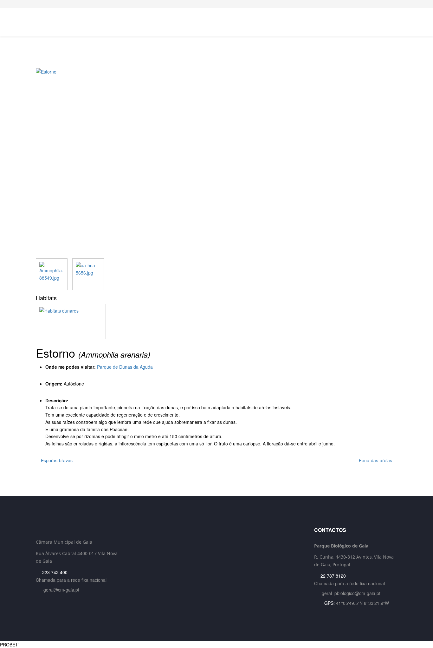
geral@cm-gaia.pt (61, 589)
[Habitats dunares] (216, 321)
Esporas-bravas (56, 460)
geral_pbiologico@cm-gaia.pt (351, 593)
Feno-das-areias (376, 460)
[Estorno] (216, 163)
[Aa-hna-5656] (88, 274)
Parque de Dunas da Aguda (125, 367)
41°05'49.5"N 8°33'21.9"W (362, 603)
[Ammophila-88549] (52, 274)
